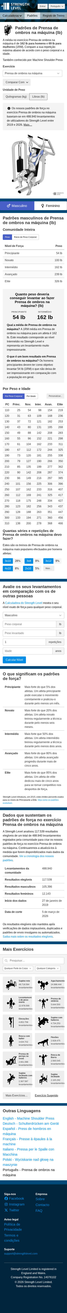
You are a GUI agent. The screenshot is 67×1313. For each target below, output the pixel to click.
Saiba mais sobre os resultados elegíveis (28, 936)
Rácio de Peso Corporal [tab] (25, 237)
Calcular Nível (14, 659)
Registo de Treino (53, 15)
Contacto (42, 1205)
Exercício (9, 66)
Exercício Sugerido (46, 1095)
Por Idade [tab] (31, 396)
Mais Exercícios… (17, 1095)
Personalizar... (55, 396)
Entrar (43, 6)
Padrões (32, 15)
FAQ (39, 1211)
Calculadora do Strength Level (23, 602)
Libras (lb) (38, 96)
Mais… (28, 124)
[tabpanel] (33, 263)
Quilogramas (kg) (16, 96)
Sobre (40, 1199)
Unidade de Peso (14, 89)
